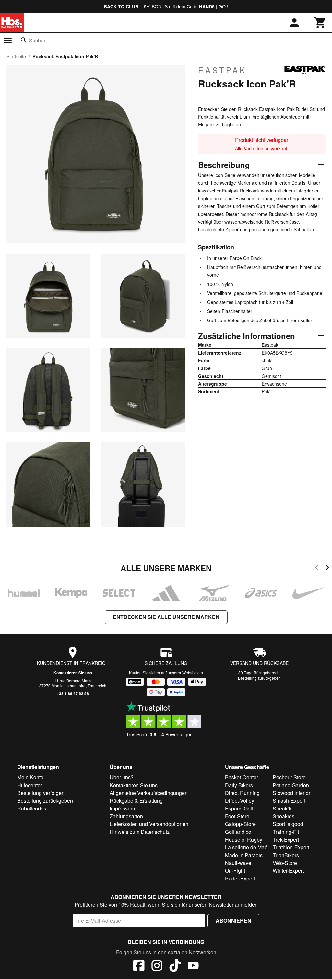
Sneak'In (283, 808)
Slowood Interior (291, 793)
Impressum (122, 808)
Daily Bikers (239, 785)
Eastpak (222, 70)
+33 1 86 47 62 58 (73, 693)
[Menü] (8, 40)
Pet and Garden (291, 785)
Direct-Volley (239, 800)
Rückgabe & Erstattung (136, 800)
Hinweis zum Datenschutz (140, 831)
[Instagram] (156, 966)
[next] (327, 568)
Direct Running (242, 793)
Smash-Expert (289, 800)
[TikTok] (175, 966)
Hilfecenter (29, 785)
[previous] (316, 568)
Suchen (38, 40)
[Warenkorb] (320, 22)
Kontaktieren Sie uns (72, 672)
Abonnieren (233, 920)
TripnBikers (286, 855)
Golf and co (238, 831)
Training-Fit (286, 831)
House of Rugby (243, 839)
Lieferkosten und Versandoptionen (149, 824)
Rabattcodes (31, 808)
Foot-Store (237, 816)
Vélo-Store (285, 863)
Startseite (16, 56)
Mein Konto (30, 777)
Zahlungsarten (126, 816)
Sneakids (283, 816)
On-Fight (235, 870)
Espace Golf (239, 808)
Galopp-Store (240, 824)
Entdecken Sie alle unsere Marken (166, 617)
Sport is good (288, 824)
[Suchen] (24, 40)
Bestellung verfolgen (41, 793)
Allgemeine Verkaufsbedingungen (149, 793)
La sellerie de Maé (246, 847)
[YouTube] (193, 966)
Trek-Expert (286, 839)
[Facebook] (138, 966)
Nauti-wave (238, 863)
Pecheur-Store (289, 777)
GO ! (223, 6)
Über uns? (122, 777)
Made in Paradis (244, 855)
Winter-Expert (288, 870)
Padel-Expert (240, 878)
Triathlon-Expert (291, 847)
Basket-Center (241, 777)
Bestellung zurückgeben (259, 678)
